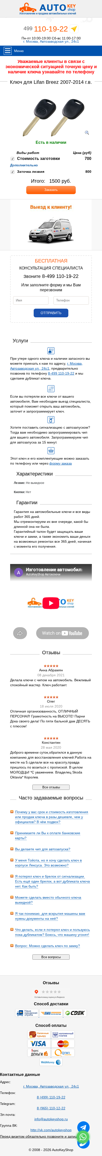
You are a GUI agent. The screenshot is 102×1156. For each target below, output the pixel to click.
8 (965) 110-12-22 (51, 1108)
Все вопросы (51, 957)
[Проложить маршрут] (74, 29)
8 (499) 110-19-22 (51, 1097)
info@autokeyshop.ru (51, 1119)
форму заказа (60, 463)
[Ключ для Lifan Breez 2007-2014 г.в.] (51, 138)
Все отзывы (51, 787)
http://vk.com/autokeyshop (51, 1130)
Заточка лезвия (30, 172)
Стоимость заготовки (38, 158)
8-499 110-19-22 (60, 276)
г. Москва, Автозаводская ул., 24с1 (51, 41)
